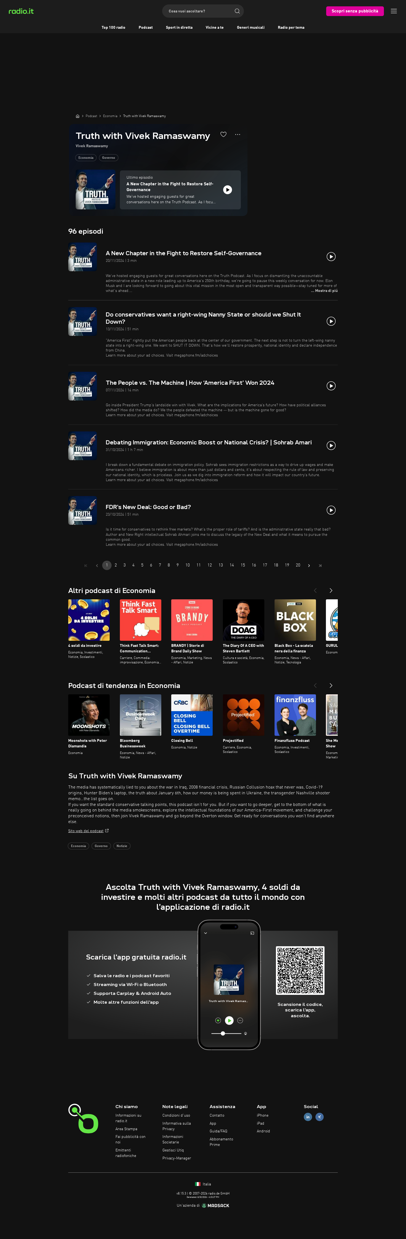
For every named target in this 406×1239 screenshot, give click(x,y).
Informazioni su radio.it (128, 1118)
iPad (260, 1123)
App (213, 1123)
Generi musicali (251, 28)
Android (263, 1131)
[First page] (85, 565)
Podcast (146, 28)
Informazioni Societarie (172, 1139)
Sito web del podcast (86, 831)
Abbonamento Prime (221, 1142)
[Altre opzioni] (237, 134)
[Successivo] (331, 588)
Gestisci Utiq (173, 1150)
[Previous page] (97, 565)
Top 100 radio (113, 28)
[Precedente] (315, 588)
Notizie (122, 846)
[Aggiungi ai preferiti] (223, 134)
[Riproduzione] (227, 189)
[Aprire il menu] (394, 11)
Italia (206, 1184)
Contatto (217, 1115)
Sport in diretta (179, 28)
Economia (85, 158)
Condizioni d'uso (176, 1115)
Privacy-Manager (176, 1158)
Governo (108, 158)
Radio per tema (291, 28)
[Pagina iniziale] (77, 116)
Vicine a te (215, 28)
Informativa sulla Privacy (176, 1126)
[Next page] (309, 565)
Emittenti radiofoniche (125, 1153)
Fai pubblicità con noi (130, 1139)
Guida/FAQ (218, 1131)
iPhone (262, 1115)
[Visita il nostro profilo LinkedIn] (308, 1117)
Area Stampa (126, 1129)
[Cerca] (237, 11)
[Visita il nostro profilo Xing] (319, 1117)
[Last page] (320, 565)
